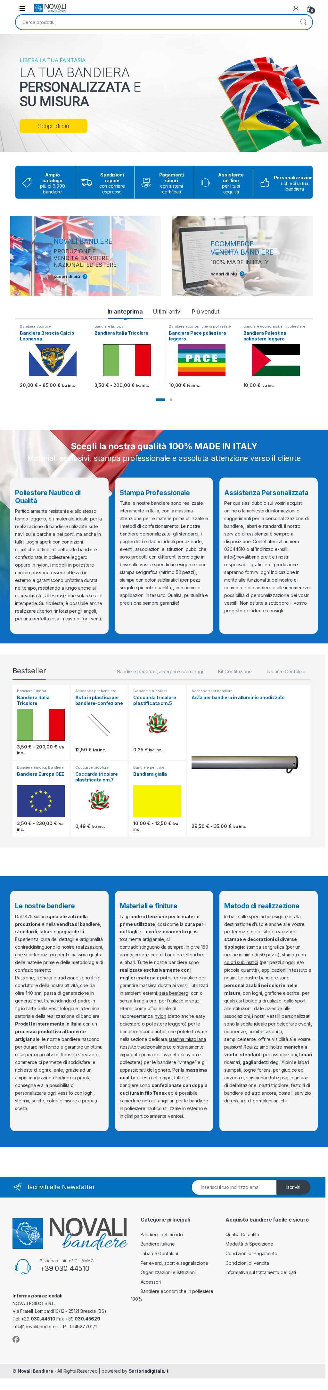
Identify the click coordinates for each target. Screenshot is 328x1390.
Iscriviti (293, 1187)
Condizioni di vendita (247, 1263)
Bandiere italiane (158, 1244)
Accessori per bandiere (95, 691)
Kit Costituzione (235, 671)
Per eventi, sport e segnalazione (175, 1263)
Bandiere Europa (109, 326)
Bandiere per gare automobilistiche (148, 769)
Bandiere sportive (35, 326)
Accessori (151, 1282)
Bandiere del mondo (162, 1234)
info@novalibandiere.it (247, 557)
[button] (160, 399)
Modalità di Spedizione (249, 1244)
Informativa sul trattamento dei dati (261, 1272)
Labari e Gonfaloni (285, 671)
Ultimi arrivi (167, 311)
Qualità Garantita (242, 1234)
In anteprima (125, 311)
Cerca (303, 22)
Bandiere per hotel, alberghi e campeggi (160, 671)
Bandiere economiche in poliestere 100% (200, 328)
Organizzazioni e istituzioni (168, 1272)
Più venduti (206, 311)
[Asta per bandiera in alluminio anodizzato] (249, 764)
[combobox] (155, 22)
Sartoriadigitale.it (148, 1371)
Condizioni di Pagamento (251, 1253)
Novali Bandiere (35, 1371)
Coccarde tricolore (150, 691)
